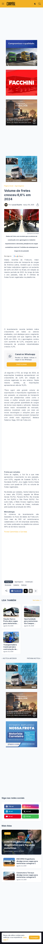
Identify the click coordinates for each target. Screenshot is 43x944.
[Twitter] (26, 591)
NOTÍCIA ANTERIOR (10, 658)
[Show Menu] (3, 4)
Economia (8, 585)
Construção (29, 582)
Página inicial (8, 186)
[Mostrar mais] (36, 591)
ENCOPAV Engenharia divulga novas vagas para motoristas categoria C (27, 861)
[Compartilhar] (37, 205)
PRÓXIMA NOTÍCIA (33, 658)
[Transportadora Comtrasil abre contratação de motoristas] (11, 637)
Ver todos (36, 600)
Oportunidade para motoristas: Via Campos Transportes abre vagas (31, 621)
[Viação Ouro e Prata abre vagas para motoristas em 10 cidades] (11, 611)
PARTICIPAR (21, 364)
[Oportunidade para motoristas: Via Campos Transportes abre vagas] (32, 611)
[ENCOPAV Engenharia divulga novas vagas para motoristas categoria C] (9, 862)
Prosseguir (34, 937)
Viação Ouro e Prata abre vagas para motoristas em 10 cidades (10, 621)
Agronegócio (19, 186)
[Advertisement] (21, 24)
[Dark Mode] (35, 4)
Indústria (16, 585)
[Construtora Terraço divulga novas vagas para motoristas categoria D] (9, 876)
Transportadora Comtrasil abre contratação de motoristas (10, 647)
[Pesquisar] (39, 4)
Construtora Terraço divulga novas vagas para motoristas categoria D (27, 875)
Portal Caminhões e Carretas (15, 532)
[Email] (31, 591)
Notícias (23, 585)
